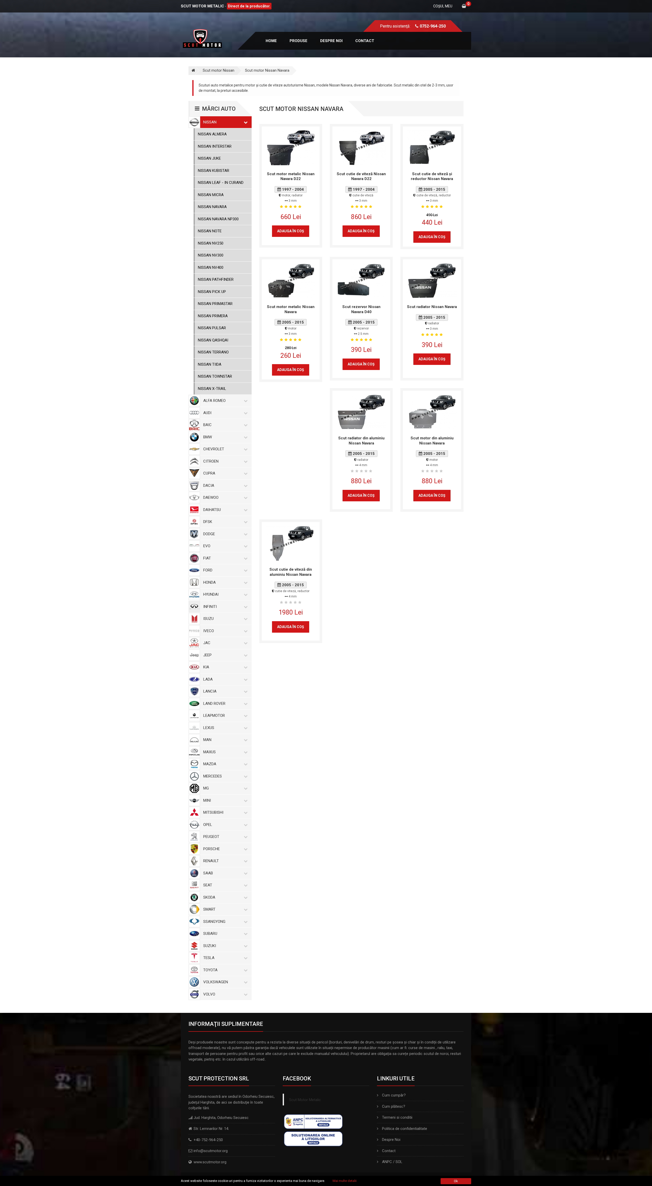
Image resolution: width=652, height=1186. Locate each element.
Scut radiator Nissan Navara (432, 306)
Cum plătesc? (393, 1106)
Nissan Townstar (215, 376)
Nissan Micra (211, 195)
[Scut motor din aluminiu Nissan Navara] (432, 412)
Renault (211, 861)
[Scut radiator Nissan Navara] (432, 280)
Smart (209, 909)
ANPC (387, 1161)
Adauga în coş (290, 231)
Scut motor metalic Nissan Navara (291, 309)
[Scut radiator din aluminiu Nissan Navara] (361, 412)
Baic (207, 425)
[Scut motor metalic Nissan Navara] (291, 280)
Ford (207, 570)
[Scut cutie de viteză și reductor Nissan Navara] (432, 147)
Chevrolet (213, 449)
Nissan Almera (212, 134)
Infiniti (210, 606)
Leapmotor (214, 715)
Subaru (210, 933)
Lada (208, 679)
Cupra (209, 473)
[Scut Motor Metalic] (191, 70)
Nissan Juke (209, 158)
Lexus (208, 727)
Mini (207, 800)
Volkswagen (215, 982)
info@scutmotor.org (211, 1151)
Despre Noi (391, 1139)
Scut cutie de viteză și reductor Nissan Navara (432, 176)
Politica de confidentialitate (404, 1128)
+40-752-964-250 (208, 1140)
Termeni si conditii (397, 1117)
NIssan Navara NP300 (218, 219)
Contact (364, 41)
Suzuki (209, 945)
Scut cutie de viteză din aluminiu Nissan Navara (290, 572)
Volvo (209, 994)
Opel (207, 824)
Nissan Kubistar (213, 170)
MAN (207, 739)
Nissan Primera (213, 316)
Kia (206, 667)
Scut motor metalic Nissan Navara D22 (291, 176)
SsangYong (214, 921)
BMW (207, 437)
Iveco (208, 631)
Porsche (211, 849)
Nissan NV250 (210, 243)
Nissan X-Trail (212, 388)
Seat (207, 885)
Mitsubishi (213, 812)
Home (271, 41)
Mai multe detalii (345, 1181)
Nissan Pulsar (212, 328)
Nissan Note (210, 231)
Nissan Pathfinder (216, 279)
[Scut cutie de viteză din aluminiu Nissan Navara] (291, 543)
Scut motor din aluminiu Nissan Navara (432, 440)
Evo (206, 546)
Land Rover (214, 703)
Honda (209, 582)
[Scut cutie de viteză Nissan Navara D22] (361, 147)
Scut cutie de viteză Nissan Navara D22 (361, 176)
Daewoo (211, 497)
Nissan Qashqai (213, 340)
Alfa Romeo (214, 400)
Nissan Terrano (213, 352)
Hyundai (211, 594)
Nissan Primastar (215, 303)
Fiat (207, 558)
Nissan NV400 (210, 267)
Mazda (209, 764)
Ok (456, 1181)
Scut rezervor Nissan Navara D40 (361, 309)
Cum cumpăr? (394, 1095)
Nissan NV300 (210, 255)
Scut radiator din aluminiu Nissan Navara (361, 440)
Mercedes (212, 776)
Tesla (208, 957)
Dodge (209, 534)
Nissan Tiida (209, 364)
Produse (298, 41)
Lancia (209, 691)
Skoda (209, 897)
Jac (206, 643)
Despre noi (331, 41)
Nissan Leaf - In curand (220, 182)
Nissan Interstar (215, 146)
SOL (399, 1161)
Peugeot (211, 836)
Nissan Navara (212, 207)
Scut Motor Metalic (305, 1100)
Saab (208, 873)
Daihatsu (212, 509)
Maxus (209, 752)
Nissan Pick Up (212, 291)
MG (206, 788)
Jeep (207, 655)
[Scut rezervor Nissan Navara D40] (361, 280)
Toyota (210, 970)
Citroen (211, 461)
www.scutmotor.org (210, 1162)
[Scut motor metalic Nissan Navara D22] (291, 147)
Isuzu (208, 618)
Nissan (209, 122)
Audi (207, 413)
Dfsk (207, 521)
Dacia (208, 485)
